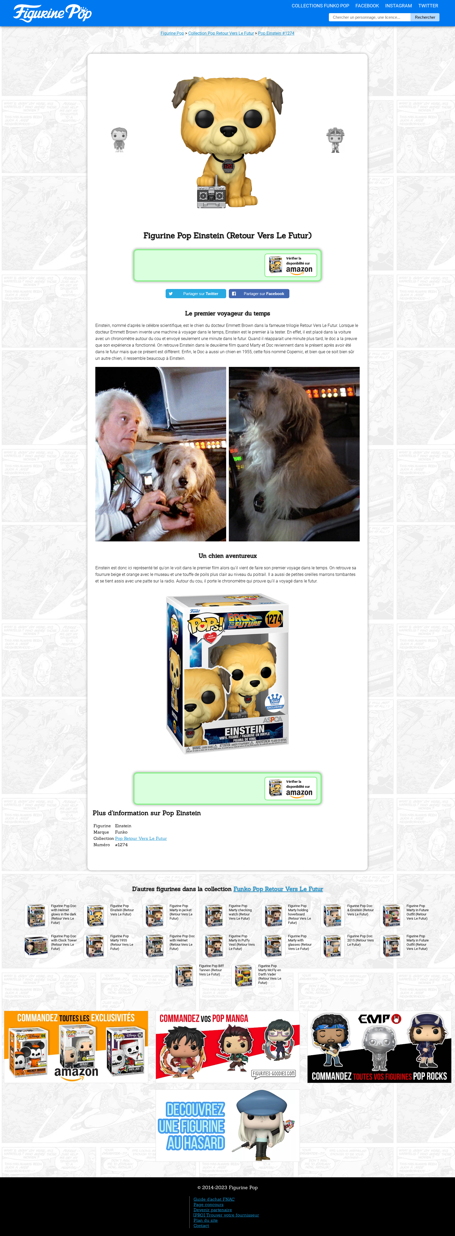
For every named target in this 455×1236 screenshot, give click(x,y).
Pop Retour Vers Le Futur (141, 838)
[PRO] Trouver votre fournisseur (226, 1215)
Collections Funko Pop (320, 5)
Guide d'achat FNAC (214, 1199)
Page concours (209, 1204)
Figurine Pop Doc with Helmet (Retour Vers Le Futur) (182, 942)
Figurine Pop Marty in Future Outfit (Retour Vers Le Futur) (418, 912)
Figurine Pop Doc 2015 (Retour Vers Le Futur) (360, 940)
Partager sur (200, 293)
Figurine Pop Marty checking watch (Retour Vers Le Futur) (240, 912)
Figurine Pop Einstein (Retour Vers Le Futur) (122, 910)
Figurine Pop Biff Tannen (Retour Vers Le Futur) (211, 970)
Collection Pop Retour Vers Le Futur (221, 33)
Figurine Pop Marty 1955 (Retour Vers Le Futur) (121, 942)
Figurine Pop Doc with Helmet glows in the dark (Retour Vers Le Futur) (63, 914)
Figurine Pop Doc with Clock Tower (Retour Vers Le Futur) (64, 942)
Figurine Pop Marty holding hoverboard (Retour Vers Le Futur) (299, 914)
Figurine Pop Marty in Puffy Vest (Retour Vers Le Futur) (242, 942)
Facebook (367, 5)
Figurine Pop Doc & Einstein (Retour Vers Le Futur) (360, 910)
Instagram (398, 5)
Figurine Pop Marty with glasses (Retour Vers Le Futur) (299, 942)
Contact (201, 1225)
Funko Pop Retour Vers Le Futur (278, 889)
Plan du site (206, 1220)
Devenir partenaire (213, 1209)
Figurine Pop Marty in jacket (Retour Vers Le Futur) (181, 912)
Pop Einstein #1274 (276, 33)
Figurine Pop (172, 33)
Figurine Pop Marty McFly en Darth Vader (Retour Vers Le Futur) (269, 974)
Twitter (428, 5)
